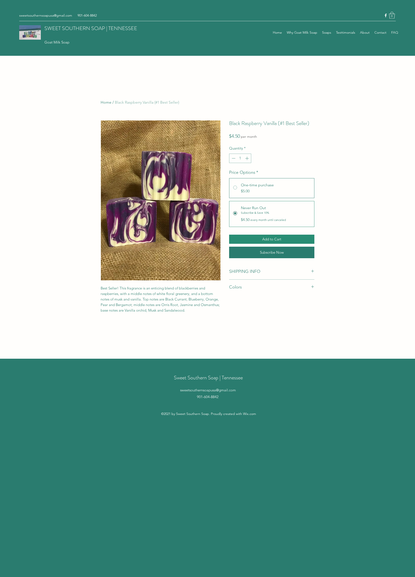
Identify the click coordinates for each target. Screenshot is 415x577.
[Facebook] (385, 15)
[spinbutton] (240, 158)
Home (106, 102)
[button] (392, 15)
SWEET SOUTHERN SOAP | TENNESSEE (90, 28)
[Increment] (247, 158)
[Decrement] (233, 158)
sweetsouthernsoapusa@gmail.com (45, 15)
